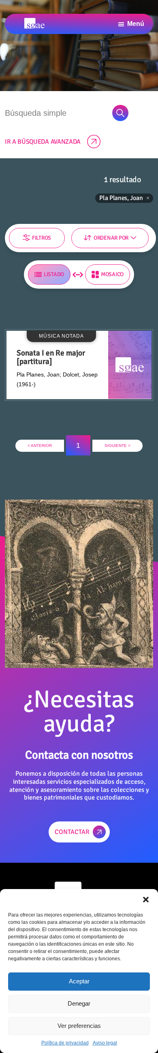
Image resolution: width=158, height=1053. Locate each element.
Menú (135, 23)
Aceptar (79, 981)
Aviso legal (105, 1043)
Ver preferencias (79, 1025)
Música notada (37, 131)
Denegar (79, 1003)
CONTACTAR (72, 832)
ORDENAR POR (111, 237)
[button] (146, 899)
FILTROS (41, 237)
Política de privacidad (65, 1043)
